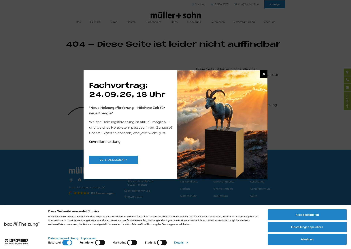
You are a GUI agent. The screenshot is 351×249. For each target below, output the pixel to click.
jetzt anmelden (112, 159)
